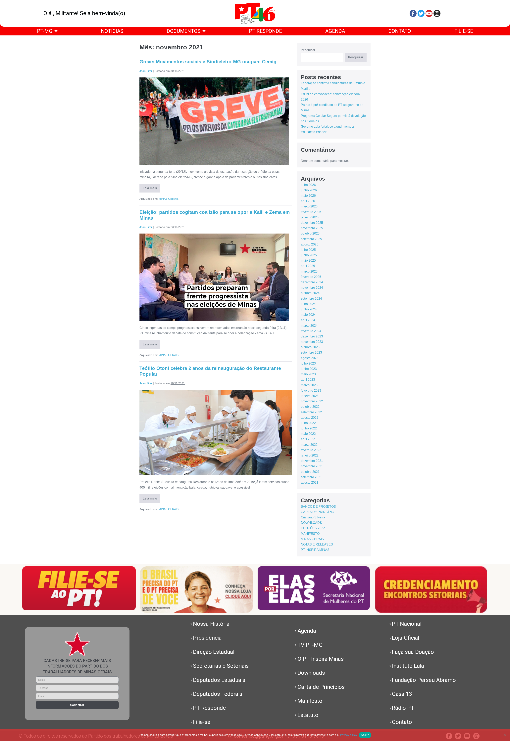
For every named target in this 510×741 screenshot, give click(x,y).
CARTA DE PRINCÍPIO (317, 512)
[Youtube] (429, 13)
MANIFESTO (310, 533)
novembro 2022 (312, 401)
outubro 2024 (310, 293)
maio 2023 (308, 374)
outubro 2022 (310, 406)
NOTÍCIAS (112, 31)
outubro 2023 (310, 347)
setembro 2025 (311, 239)
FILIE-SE (463, 31)
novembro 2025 (312, 228)
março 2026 (309, 206)
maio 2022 (308, 433)
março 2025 (309, 271)
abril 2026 (308, 201)
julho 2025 (308, 249)
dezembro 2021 (312, 460)
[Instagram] (437, 13)
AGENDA (335, 31)
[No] (505, 735)
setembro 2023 (311, 352)
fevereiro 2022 (311, 450)
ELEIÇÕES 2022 (313, 528)
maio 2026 (308, 195)
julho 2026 (308, 185)
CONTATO (399, 31)
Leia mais (151, 187)
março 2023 (309, 385)
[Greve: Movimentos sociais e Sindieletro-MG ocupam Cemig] (214, 121)
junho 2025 (309, 255)
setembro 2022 (311, 412)
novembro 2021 (312, 466)
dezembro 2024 (312, 282)
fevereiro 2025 (311, 277)
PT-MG (44, 31)
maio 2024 (308, 314)
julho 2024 (308, 304)
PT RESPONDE (265, 31)
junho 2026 (309, 190)
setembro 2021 (311, 477)
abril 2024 (308, 320)
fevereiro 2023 (311, 390)
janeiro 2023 (310, 396)
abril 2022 (308, 439)
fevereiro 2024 (311, 331)
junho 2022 (309, 428)
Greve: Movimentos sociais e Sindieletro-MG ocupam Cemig (208, 61)
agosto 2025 (309, 244)
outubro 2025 (310, 233)
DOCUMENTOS (183, 31)
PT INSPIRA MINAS (315, 549)
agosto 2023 (309, 358)
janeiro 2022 (310, 455)
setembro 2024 (311, 298)
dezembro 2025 (312, 222)
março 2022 (309, 444)
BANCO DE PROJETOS (318, 506)
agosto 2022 (309, 417)
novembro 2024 (312, 287)
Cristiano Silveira (313, 517)
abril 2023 (308, 379)
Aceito (365, 734)
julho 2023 (308, 363)
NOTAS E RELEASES (317, 544)
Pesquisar (308, 50)
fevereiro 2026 (311, 212)
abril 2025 (308, 266)
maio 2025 (308, 260)
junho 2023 (309, 368)
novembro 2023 (312, 341)
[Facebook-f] (413, 13)
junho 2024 (309, 309)
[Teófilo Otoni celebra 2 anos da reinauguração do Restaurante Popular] (215, 432)
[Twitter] (421, 13)
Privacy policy (348, 734)
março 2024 (309, 325)
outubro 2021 (310, 471)
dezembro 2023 (312, 336)
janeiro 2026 (310, 217)
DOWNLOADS (311, 522)
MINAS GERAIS (168, 198)
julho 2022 (308, 423)
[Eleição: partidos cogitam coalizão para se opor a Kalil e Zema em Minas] (214, 277)
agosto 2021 (309, 482)
